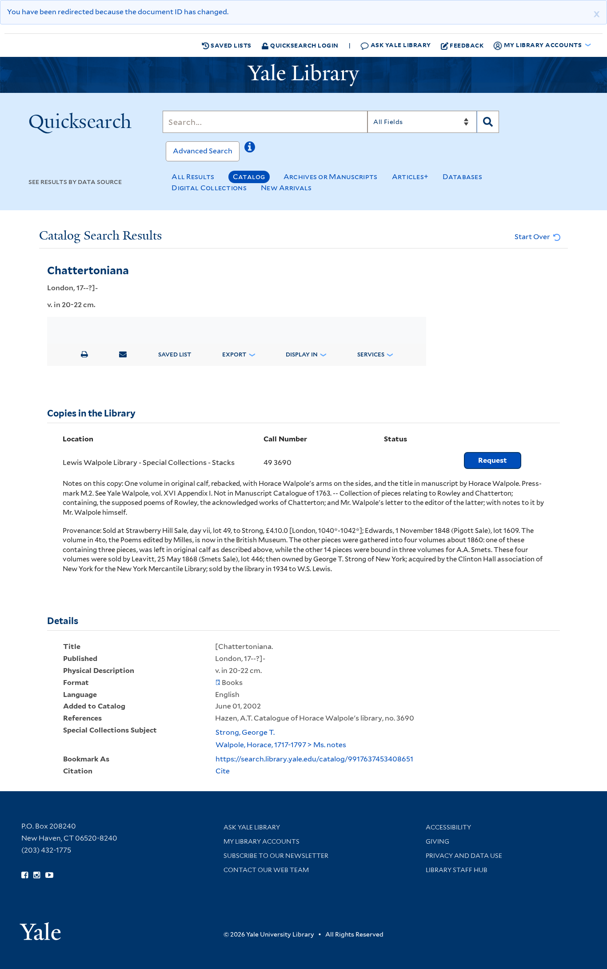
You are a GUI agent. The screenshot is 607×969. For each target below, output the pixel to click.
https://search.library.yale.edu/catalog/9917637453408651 (314, 759)
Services (370, 354)
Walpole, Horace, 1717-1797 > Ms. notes (281, 745)
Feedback (466, 45)
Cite (223, 771)
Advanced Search (202, 151)
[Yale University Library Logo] (303, 75)
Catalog (249, 176)
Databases (462, 176)
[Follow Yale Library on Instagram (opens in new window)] (36, 875)
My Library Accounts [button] (542, 44)
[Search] (488, 122)
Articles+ (410, 176)
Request (492, 460)
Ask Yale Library (400, 44)
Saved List (174, 354)
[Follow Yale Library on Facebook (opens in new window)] (24, 875)
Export (234, 354)
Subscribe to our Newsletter (276, 855)
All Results (193, 176)
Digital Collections (209, 188)
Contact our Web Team (266, 869)
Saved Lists (230, 45)
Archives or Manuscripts (331, 176)
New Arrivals (286, 188)
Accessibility (448, 827)
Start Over (533, 236)
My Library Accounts (262, 841)
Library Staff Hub (456, 869)
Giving (437, 841)
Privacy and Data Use (464, 855)
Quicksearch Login (304, 45)
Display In (302, 354)
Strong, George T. (245, 732)
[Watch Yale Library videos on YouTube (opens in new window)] (49, 875)
